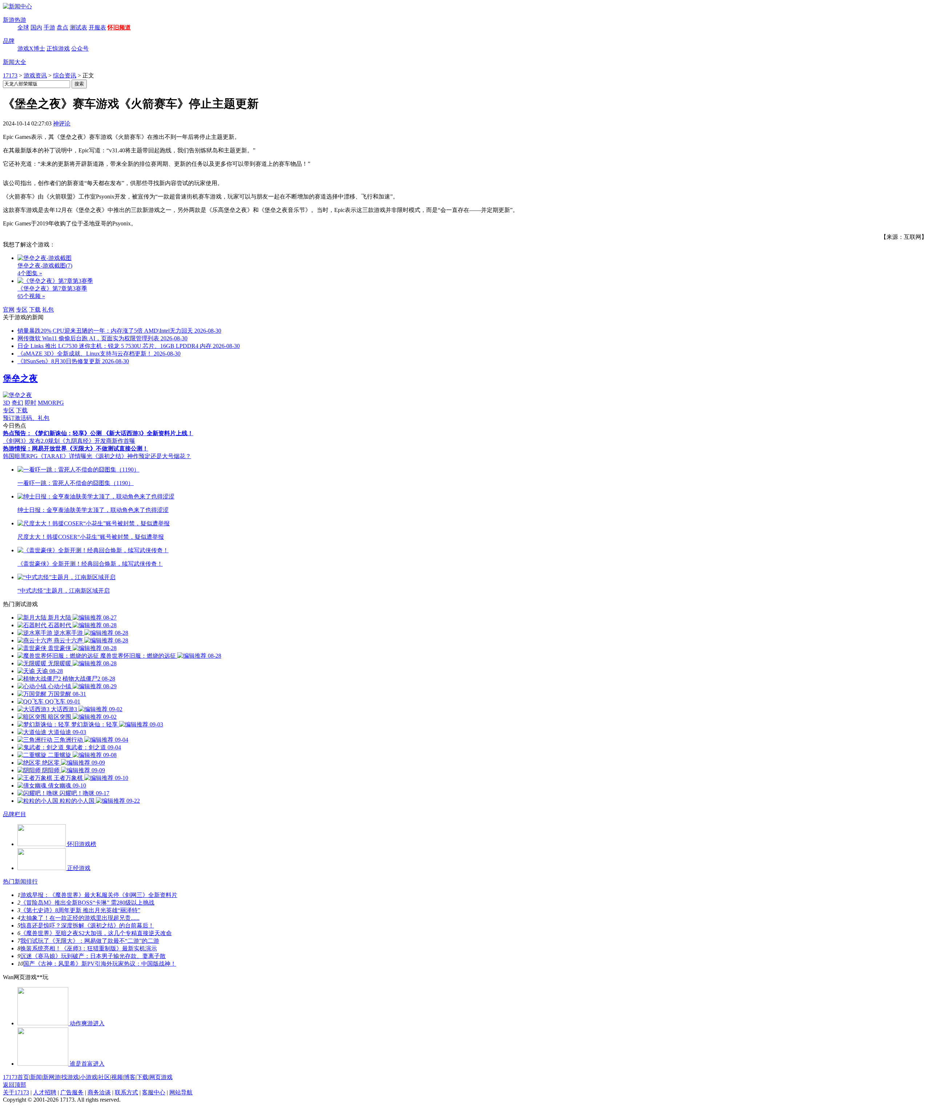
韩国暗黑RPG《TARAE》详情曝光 (47, 456)
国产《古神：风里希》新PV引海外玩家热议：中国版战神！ (99, 964)
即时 (30, 403)
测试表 (78, 27)
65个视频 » (31, 296)
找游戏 (70, 1077)
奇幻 (17, 403)
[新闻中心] (17, 6)
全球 (23, 27)
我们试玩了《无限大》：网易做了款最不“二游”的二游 (89, 941)
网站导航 (181, 1092)
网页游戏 (161, 1077)
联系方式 (126, 1092)
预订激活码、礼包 (26, 418)
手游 (49, 27)
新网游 (51, 1077)
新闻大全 (14, 62)
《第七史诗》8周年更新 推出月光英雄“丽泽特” (80, 910)
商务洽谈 (99, 1092)
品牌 (9, 41)
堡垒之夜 (20, 378)
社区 (104, 1077)
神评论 (61, 123)
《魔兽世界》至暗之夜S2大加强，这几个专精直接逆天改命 (96, 933)
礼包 (48, 309)
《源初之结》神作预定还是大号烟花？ (141, 456)
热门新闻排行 (20, 881)
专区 (22, 309)
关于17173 (16, 1092)
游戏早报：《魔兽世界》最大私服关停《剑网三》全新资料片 (98, 895)
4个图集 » (29, 273)
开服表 (97, 27)
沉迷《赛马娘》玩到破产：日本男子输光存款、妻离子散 (93, 956)
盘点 (62, 27)
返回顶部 (14, 1085)
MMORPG (51, 403)
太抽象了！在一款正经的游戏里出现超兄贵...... (80, 918)
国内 (36, 27)
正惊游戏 (58, 48)
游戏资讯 (35, 75)
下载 (35, 309)
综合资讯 (64, 75)
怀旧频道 (119, 27)
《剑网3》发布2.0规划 (31, 441)
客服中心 (153, 1092)
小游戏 (88, 1077)
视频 (117, 1077)
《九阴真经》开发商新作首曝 (97, 441)
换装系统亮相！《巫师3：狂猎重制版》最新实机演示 (88, 948)
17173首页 (16, 1077)
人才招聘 (44, 1092)
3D (6, 403)
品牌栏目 (14, 814)
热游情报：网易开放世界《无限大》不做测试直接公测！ (75, 448)
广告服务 (72, 1092)
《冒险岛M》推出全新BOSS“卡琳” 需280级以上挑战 (87, 902)
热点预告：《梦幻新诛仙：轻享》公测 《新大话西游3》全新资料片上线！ (98, 433)
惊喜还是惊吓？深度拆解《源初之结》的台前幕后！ (87, 925)
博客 (130, 1077)
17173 (10, 75)
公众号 (80, 48)
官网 (9, 309)
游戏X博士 (31, 48)
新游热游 (14, 20)
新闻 (36, 1077)
